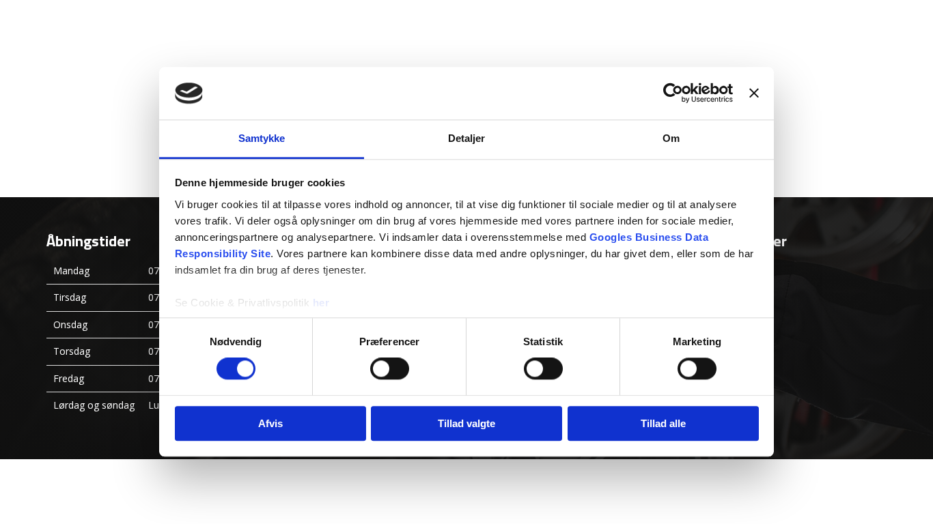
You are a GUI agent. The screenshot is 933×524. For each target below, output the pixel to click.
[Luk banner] (754, 93)
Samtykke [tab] (262, 138)
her (321, 302)
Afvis (270, 423)
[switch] (389, 368)
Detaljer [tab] (467, 138)
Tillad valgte (466, 423)
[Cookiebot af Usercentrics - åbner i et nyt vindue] (673, 93)
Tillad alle (663, 423)
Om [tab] (671, 138)
